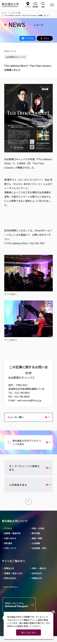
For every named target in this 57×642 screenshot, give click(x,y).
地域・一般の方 (39, 568)
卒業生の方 (37, 578)
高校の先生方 (10, 578)
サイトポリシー (11, 587)
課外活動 (36, 533)
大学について (10, 548)
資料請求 (8, 543)
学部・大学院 (38, 528)
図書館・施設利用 (12, 533)
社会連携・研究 (39, 548)
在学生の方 (37, 573)
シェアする (29, 38)
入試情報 (36, 543)
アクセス (28, 7)
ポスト (46, 38)
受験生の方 (9, 568)
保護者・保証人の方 (13, 573)
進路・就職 (37, 538)
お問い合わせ (10, 538)
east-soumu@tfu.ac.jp (29, 400)
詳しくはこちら (28, 632)
